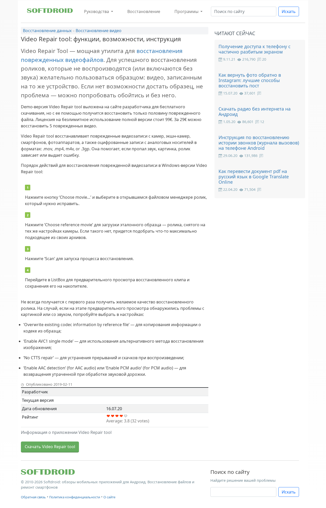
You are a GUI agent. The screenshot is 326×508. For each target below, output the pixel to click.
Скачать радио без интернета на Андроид (255, 111)
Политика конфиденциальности (74, 497)
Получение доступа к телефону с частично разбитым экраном (254, 49)
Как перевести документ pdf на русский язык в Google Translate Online (254, 176)
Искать (289, 11)
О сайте (109, 497)
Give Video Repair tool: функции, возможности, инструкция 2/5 (113, 416)
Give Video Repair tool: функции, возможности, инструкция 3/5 (117, 416)
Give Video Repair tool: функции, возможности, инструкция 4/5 (121, 416)
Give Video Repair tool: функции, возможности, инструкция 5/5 (126, 416)
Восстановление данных (47, 30)
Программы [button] (186, 11)
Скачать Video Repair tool (50, 446)
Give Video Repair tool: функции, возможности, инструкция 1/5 (108, 416)
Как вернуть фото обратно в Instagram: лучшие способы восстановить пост (250, 80)
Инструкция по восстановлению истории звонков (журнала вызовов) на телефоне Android (259, 142)
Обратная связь (33, 497)
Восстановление (143, 11)
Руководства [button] (97, 11)
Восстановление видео (98, 30)
